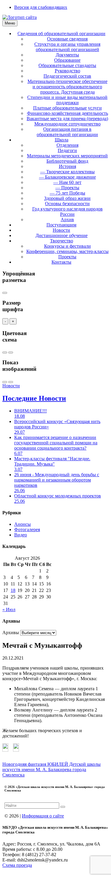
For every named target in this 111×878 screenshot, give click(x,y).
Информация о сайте (43, 815)
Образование (67, 60)
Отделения (67, 145)
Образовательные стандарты (67, 65)
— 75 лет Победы (67, 192)
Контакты (61, 262)
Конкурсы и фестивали (67, 246)
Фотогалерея (27, 529)
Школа (61, 139)
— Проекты (67, 187)
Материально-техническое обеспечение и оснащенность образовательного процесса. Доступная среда (67, 86)
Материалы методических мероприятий (67, 155)
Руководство (67, 70)
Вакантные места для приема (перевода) (67, 118)
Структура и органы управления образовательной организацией (67, 47)
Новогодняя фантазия (24, 764)
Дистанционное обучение (62, 235)
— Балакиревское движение (67, 176)
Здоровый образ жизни (67, 198)
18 (13, 590)
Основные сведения (67, 38)
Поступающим (61, 224)
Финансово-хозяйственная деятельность (67, 113)
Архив (67, 219)
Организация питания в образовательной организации (67, 132)
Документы (67, 54)
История (67, 166)
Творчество (61, 240)
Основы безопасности (67, 203)
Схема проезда (17, 865)
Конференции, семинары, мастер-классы (67, 251)
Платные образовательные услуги (67, 107)
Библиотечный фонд (67, 161)
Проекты (67, 256)
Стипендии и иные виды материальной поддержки (67, 100)
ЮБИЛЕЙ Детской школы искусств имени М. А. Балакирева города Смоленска (51, 769)
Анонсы (22, 524)
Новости (61, 230)
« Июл (8, 609)
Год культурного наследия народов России (67, 211)
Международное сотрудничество (67, 123)
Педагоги (67, 150)
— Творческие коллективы (67, 171)
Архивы (10, 632)
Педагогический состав (67, 76)
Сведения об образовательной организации (61, 33)
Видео (20, 534)
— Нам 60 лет (67, 182)
